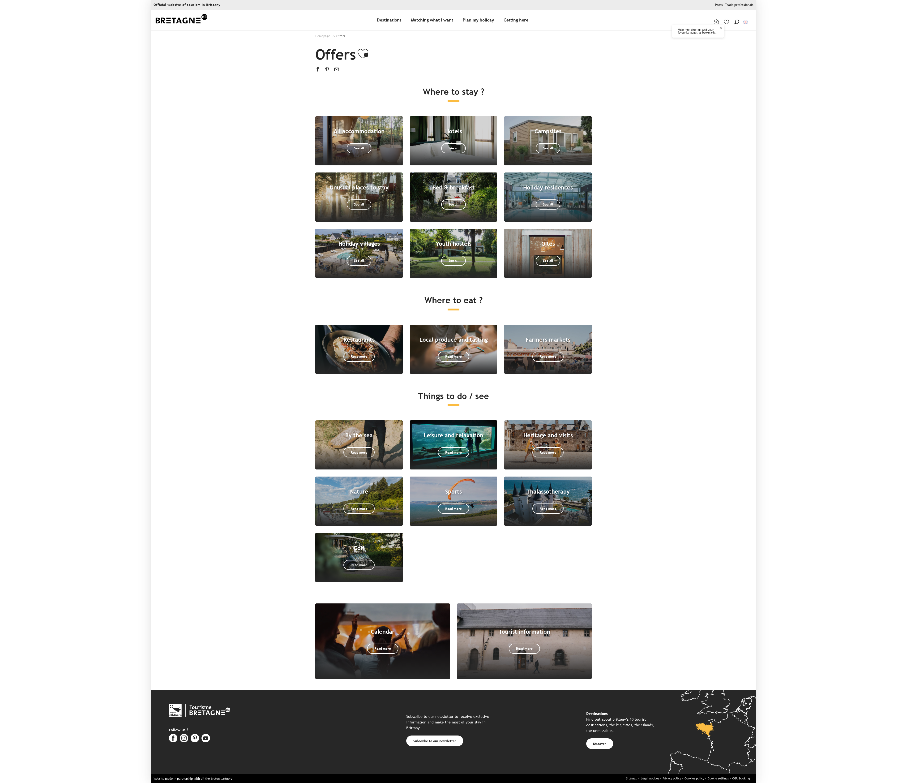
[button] (736, 22)
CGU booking (741, 778)
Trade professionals (739, 5)
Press (719, 5)
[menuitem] (181, 20)
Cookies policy (694, 778)
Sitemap (631, 778)
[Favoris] (727, 22)
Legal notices (650, 778)
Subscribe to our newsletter (434, 741)
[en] (746, 22)
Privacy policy (672, 778)
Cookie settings (718, 778)
